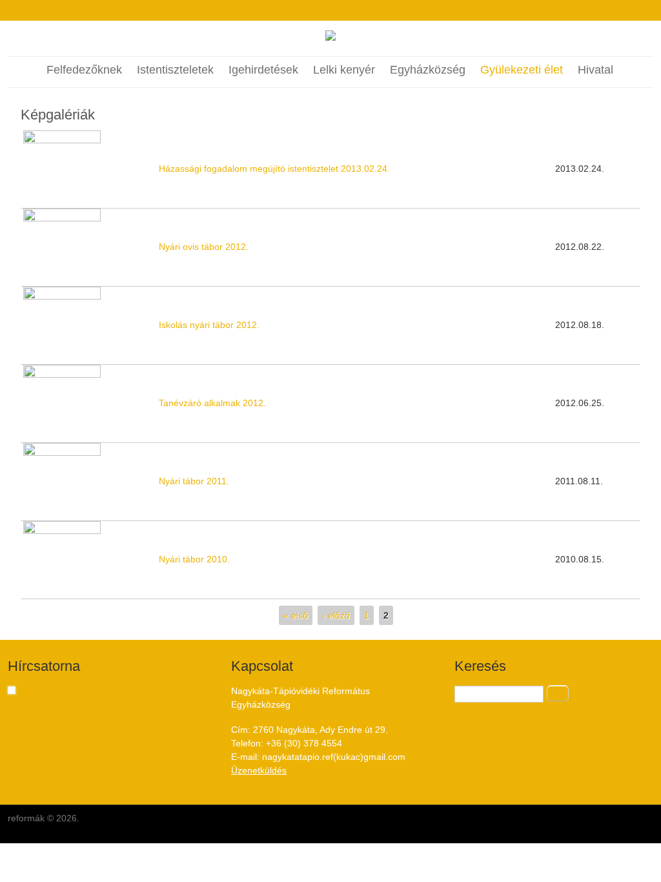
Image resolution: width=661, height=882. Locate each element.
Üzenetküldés (259, 770)
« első (295, 615)
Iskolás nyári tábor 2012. (209, 325)
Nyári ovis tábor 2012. (204, 246)
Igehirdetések (263, 69)
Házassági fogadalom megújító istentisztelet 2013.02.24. (274, 168)
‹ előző (336, 615)
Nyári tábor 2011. (194, 481)
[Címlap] (330, 37)
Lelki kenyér (344, 69)
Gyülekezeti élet (521, 69)
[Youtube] (342, 10)
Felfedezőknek (84, 69)
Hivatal (595, 69)
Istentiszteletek (175, 69)
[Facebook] (318, 10)
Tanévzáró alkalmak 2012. (212, 403)
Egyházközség (427, 69)
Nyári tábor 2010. (194, 559)
